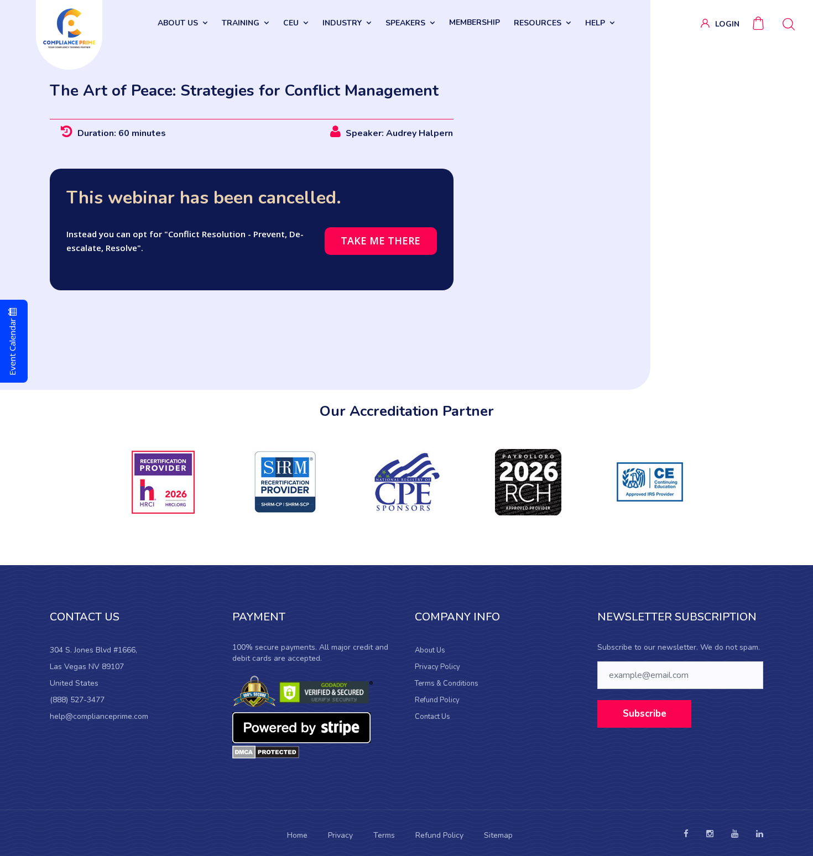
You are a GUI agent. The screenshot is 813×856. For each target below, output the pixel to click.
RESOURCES (537, 23)
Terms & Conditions (446, 683)
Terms (384, 835)
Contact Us (432, 717)
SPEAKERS (405, 23)
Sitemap (498, 835)
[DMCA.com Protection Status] (265, 751)
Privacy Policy (437, 667)
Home (297, 835)
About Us (430, 650)
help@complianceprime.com (99, 716)
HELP (595, 23)
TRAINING (240, 23)
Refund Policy (437, 700)
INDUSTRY (342, 23)
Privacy (340, 835)
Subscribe (644, 713)
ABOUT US (178, 23)
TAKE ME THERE (380, 240)
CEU (291, 23)
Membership (474, 22)
